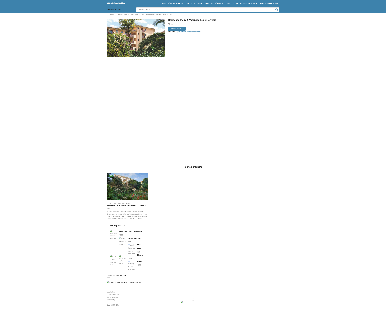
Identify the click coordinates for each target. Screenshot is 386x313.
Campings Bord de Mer (269, 3)
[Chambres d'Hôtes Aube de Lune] (113, 235)
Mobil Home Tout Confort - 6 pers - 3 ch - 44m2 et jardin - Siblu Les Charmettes (140, 245)
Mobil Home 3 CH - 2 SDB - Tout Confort (140, 248)
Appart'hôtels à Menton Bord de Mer (158, 15)
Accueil (112, 15)
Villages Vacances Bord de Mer (245, 3)
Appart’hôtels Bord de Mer (173, 3)
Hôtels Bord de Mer (194, 3)
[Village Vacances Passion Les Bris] (122, 242)
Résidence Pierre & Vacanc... (117, 275)
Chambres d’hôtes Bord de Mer (217, 3)
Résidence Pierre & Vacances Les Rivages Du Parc (126, 205)
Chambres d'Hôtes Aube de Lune (131, 232)
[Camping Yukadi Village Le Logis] (131, 265)
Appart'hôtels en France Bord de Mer (131, 15)
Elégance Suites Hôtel (140, 255)
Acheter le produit (177, 28)
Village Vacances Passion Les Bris (136, 238)
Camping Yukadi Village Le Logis (140, 262)
